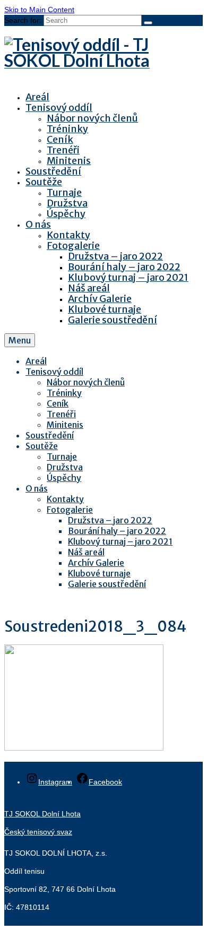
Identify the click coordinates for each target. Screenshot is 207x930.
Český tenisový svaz (38, 832)
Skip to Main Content (39, 9)
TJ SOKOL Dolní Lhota (42, 814)
